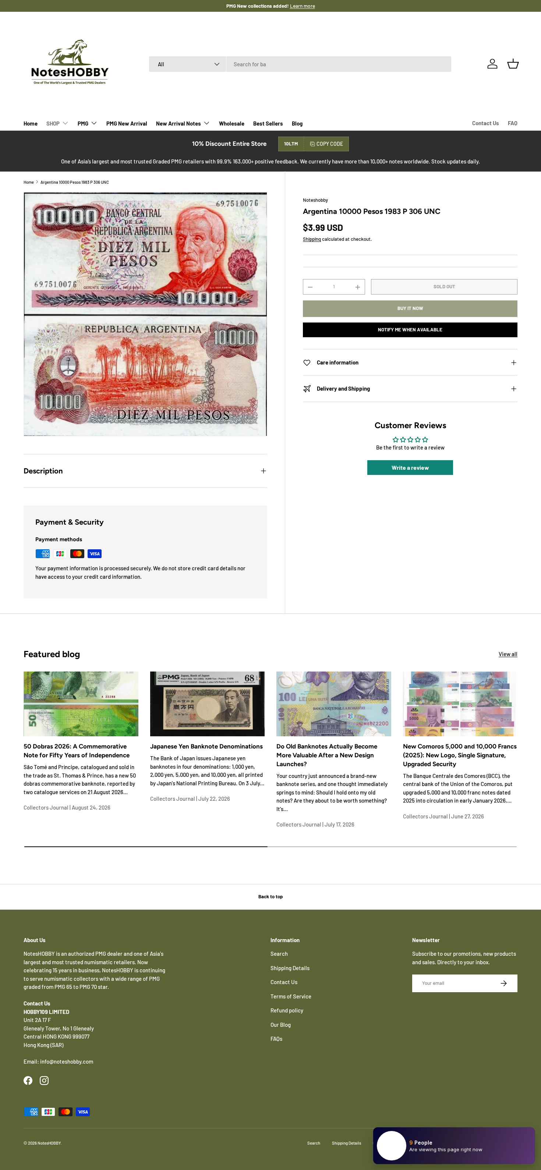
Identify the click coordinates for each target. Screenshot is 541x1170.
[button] (513, 64)
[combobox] (300, 64)
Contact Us (485, 123)
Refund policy (286, 1010)
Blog (297, 123)
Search (279, 953)
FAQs (276, 1038)
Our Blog (280, 1024)
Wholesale (231, 123)
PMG (83, 123)
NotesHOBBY (49, 1143)
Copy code (330, 144)
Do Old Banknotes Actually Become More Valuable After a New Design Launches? (326, 755)
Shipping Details (290, 968)
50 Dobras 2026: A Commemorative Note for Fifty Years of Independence (77, 751)
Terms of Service (290, 996)
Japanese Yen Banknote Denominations (206, 746)
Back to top (270, 896)
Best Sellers (268, 123)
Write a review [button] (410, 467)
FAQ (512, 123)
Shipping (312, 239)
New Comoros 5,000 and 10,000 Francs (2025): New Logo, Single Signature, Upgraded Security (460, 755)
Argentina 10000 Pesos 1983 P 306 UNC (74, 182)
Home (31, 123)
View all (508, 654)
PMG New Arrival (126, 123)
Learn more (294, 6)
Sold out (444, 287)
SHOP (53, 123)
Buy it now (410, 308)
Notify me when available (410, 330)
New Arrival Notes (178, 123)
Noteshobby (315, 200)
